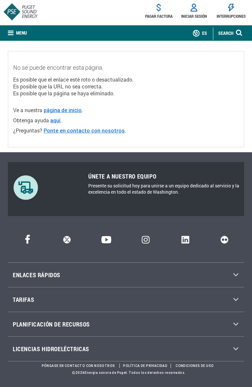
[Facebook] (27, 241)
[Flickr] (224, 241)
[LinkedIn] (185, 241)
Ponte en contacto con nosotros (84, 130)
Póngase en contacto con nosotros (78, 366)
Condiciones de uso (195, 366)
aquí (55, 120)
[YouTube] (106, 241)
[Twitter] (67, 241)
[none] (17, 33)
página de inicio (63, 110)
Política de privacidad (145, 366)
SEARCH (225, 33)
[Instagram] (145, 241)
